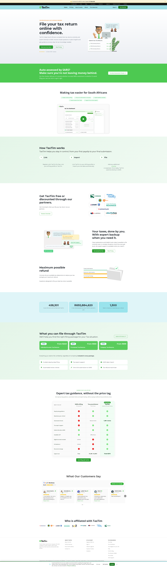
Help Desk (74, 4)
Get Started (123, 7)
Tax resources (93, 7)
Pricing (71, 7)
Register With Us (90, 542)
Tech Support (111, 557)
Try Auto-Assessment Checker (117, 73)
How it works (78, 7)
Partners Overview (45, 213)
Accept (112, 564)
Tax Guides (110, 555)
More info (93, 1)
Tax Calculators (111, 544)
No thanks (105, 564)
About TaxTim (68, 542)
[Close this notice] (117, 564)
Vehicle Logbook (90, 546)
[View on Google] (44, 491)
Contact (125, 4)
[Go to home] (49, 541)
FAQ (81, 4)
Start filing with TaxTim (83, 460)
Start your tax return (46, 47)
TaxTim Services (68, 544)
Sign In (114, 7)
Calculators (92, 4)
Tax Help (110, 542)
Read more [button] (46, 500)
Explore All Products (120, 336)
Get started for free (98, 251)
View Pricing (59, 47)
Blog (86, 4)
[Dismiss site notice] (165, 1)
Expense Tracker (116, 4)
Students (101, 4)
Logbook (108, 4)
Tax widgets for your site (113, 546)
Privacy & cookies (71, 565)
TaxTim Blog (111, 551)
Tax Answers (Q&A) (112, 553)
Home (65, 7)
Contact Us (67, 548)
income (113, 166)
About (86, 7)
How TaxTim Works (69, 546)
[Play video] (83, 119)
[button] (42, 496)
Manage (98, 564)
